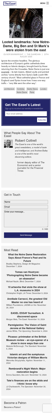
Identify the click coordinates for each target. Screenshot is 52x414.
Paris (32, 92)
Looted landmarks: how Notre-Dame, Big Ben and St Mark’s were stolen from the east (26, 45)
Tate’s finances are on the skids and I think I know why (27, 382)
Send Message (26, 235)
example (5, 71)
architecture (9, 88)
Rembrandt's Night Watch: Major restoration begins (27, 370)
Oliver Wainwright (13, 54)
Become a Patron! (12, 407)
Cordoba (20, 88)
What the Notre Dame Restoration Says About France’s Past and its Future (27, 258)
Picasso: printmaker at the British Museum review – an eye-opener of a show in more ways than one (27, 340)
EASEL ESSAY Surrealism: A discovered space (27, 314)
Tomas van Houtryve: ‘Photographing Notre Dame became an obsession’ (27, 275)
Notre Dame (22, 92)
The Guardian (34, 54)
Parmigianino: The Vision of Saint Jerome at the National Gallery (27, 326)
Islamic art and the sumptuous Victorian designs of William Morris (27, 356)
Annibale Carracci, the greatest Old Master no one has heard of (27, 300)
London (43, 88)
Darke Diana (32, 88)
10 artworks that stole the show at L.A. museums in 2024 (27, 288)
